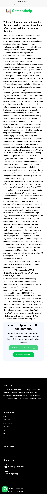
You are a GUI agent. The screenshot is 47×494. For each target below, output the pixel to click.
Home (5, 416)
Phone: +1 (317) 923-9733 (24, 1)
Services (6, 426)
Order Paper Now (24, 355)
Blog (4, 434)
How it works (7, 423)
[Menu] (40, 11)
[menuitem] (8, 491)
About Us (6, 419)
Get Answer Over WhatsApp (24, 348)
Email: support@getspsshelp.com (24, 5)
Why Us (5, 430)
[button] (5, 489)
